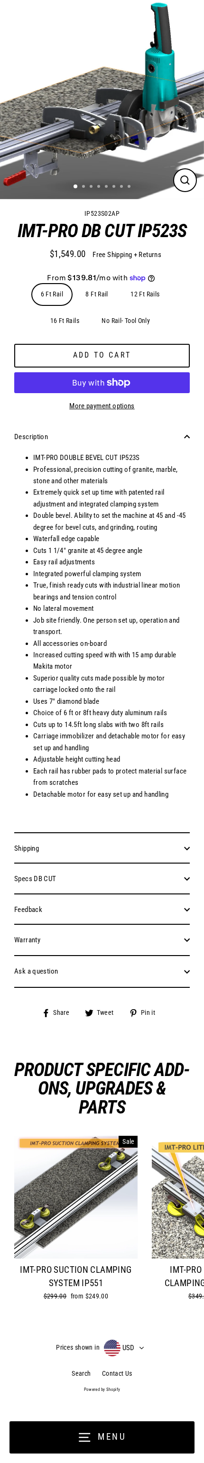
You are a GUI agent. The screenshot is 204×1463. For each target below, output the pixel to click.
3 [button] (92, 187)
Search (81, 1373)
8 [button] (130, 187)
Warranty (27, 940)
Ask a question (36, 971)
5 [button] (107, 187)
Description (31, 436)
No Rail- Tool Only (126, 320)
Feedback (28, 909)
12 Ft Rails (144, 294)
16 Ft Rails (64, 320)
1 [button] (76, 186)
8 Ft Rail (96, 294)
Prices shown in (78, 1347)
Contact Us (117, 1373)
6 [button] (114, 187)
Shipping (26, 848)
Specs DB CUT (35, 878)
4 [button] (99, 187)
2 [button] (84, 187)
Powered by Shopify (102, 1389)
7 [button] (122, 187)
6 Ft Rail (52, 294)
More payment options (102, 406)
